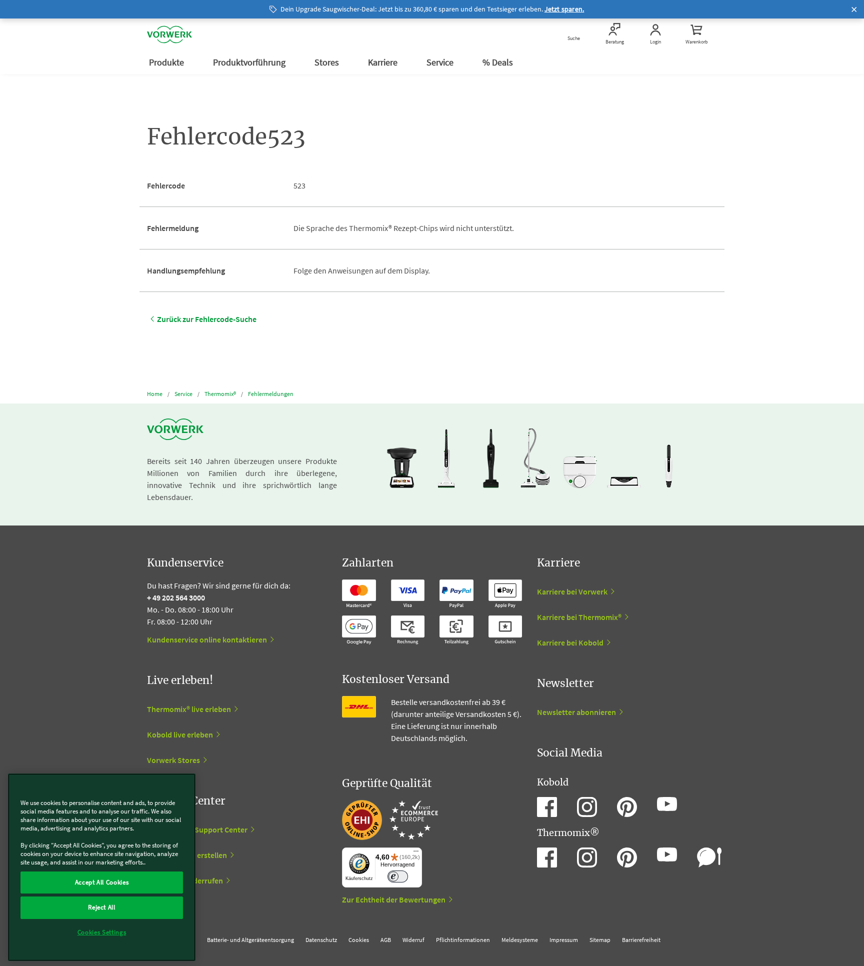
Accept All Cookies (102, 882)
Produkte (167, 62)
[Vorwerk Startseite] (169, 35)
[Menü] (416, 854)
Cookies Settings (102, 932)
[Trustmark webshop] (390, 820)
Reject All (102, 907)
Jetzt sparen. (564, 9)
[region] (102, 867)
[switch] (398, 876)
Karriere (384, 62)
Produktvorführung (250, 62)
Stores (327, 62)
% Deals (498, 62)
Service (441, 62)
